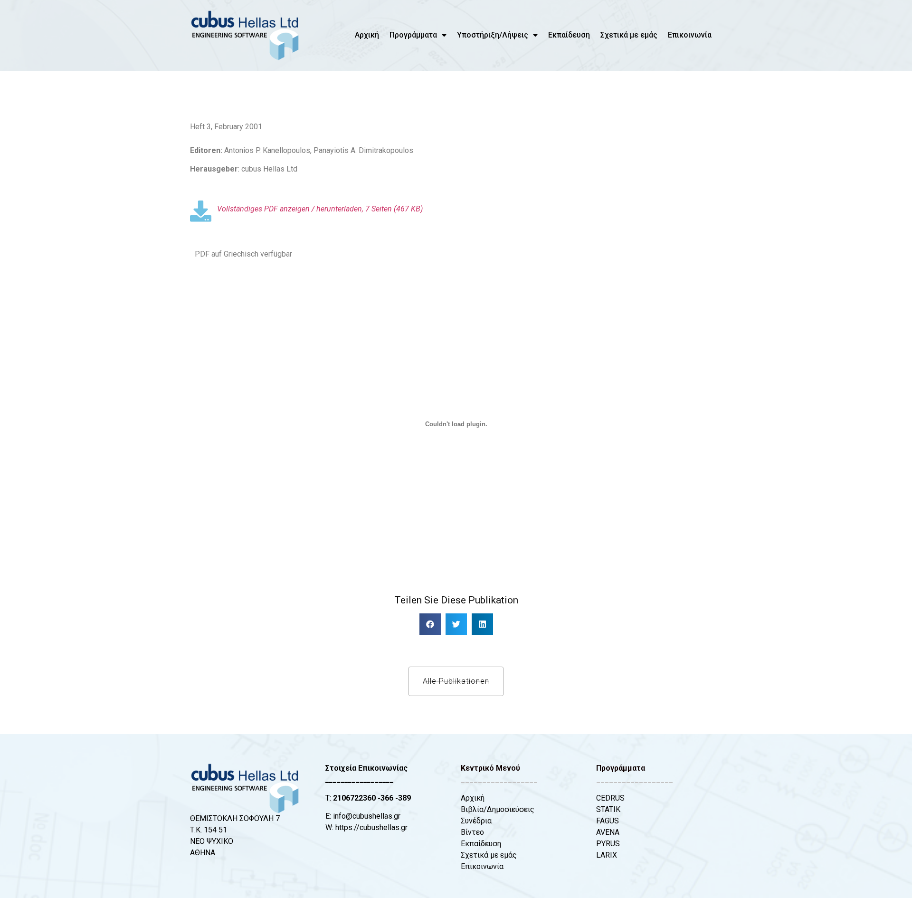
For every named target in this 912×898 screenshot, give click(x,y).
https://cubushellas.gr (371, 827)
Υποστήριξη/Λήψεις (492, 34)
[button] (430, 624)
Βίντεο (472, 832)
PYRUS (608, 843)
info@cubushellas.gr (366, 816)
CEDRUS (610, 797)
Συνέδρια (476, 820)
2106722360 (354, 797)
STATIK (608, 809)
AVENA (607, 832)
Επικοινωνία (690, 34)
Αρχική (367, 34)
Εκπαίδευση (569, 34)
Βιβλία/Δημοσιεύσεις (497, 809)
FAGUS (607, 820)
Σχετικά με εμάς (628, 34)
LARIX (606, 855)
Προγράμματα (413, 34)
